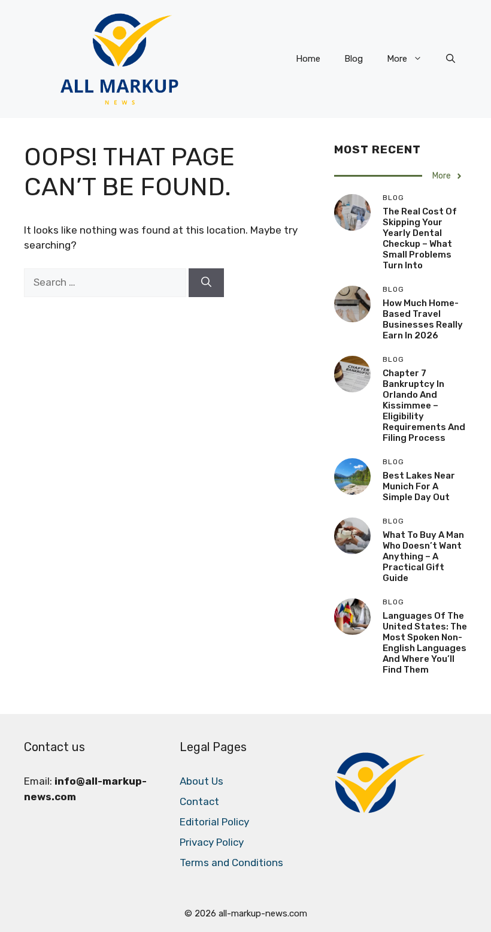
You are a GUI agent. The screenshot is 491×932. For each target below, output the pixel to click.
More (397, 58)
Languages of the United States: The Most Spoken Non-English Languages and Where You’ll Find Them (425, 642)
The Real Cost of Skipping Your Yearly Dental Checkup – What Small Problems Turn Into (420, 238)
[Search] (206, 282)
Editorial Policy (214, 822)
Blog (353, 58)
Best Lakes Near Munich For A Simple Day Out (419, 486)
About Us (201, 781)
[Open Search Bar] (450, 59)
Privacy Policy (212, 842)
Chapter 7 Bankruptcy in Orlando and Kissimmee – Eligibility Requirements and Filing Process (424, 405)
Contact (199, 801)
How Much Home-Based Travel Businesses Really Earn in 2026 (423, 319)
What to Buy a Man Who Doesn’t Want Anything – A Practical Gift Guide (423, 556)
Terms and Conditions (231, 863)
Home (308, 58)
